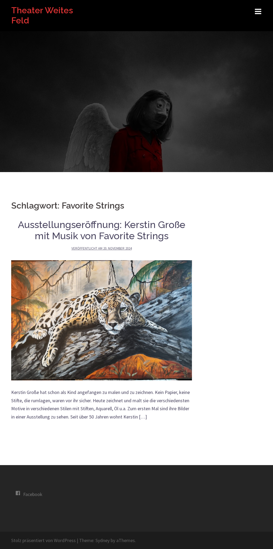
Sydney (102, 540)
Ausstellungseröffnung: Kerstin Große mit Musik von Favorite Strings (101, 230)
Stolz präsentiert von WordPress (43, 540)
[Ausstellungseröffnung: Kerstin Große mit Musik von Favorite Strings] (101, 320)
